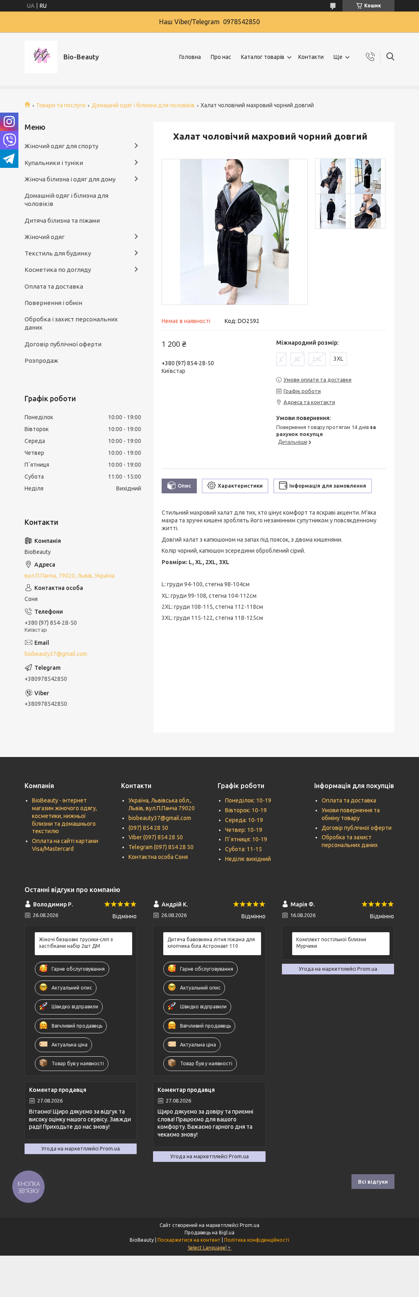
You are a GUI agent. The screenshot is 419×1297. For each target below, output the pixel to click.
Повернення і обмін (53, 302)
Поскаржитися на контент (189, 1240)
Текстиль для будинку (58, 253)
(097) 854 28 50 (148, 828)
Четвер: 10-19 (243, 830)
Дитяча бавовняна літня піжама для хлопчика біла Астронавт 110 (211, 943)
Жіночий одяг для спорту (61, 145)
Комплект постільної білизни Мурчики (331, 943)
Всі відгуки (373, 1181)
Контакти (311, 57)
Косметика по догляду (58, 269)
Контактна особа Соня (158, 857)
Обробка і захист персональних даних (71, 323)
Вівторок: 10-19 (246, 810)
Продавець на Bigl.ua (209, 1232)
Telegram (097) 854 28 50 (161, 847)
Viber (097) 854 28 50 (155, 837)
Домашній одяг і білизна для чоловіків (143, 105)
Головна (190, 57)
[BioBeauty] (41, 57)
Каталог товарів (262, 57)
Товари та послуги (61, 105)
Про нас (221, 57)
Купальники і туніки (54, 162)
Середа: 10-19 (244, 820)
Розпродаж (41, 360)
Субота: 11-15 (243, 849)
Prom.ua (249, 1225)
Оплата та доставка (54, 286)
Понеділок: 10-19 (248, 800)
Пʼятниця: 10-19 (246, 839)
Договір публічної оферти (63, 344)
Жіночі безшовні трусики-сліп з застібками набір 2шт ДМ (76, 943)
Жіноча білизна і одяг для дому (70, 179)
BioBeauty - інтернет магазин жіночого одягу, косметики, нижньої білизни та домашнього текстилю (64, 816)
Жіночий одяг (45, 236)
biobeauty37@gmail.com (56, 654)
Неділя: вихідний (248, 859)
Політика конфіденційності (256, 1240)
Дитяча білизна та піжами (62, 220)
